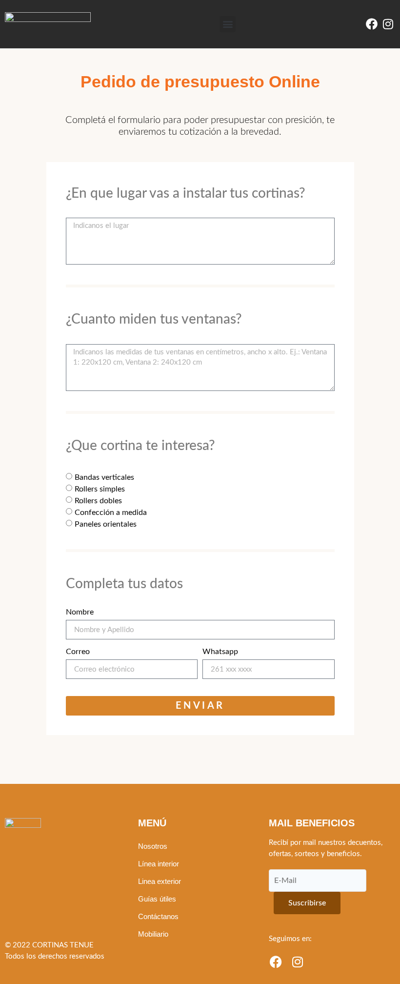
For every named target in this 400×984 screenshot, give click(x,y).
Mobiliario (153, 934)
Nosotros (152, 846)
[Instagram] (388, 24)
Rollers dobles (98, 500)
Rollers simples (100, 488)
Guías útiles (157, 899)
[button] (228, 24)
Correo (78, 652)
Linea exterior (159, 881)
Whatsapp (220, 652)
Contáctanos (158, 916)
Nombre (80, 612)
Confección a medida (111, 512)
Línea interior (158, 864)
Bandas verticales (104, 477)
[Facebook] (371, 24)
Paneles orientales (106, 524)
